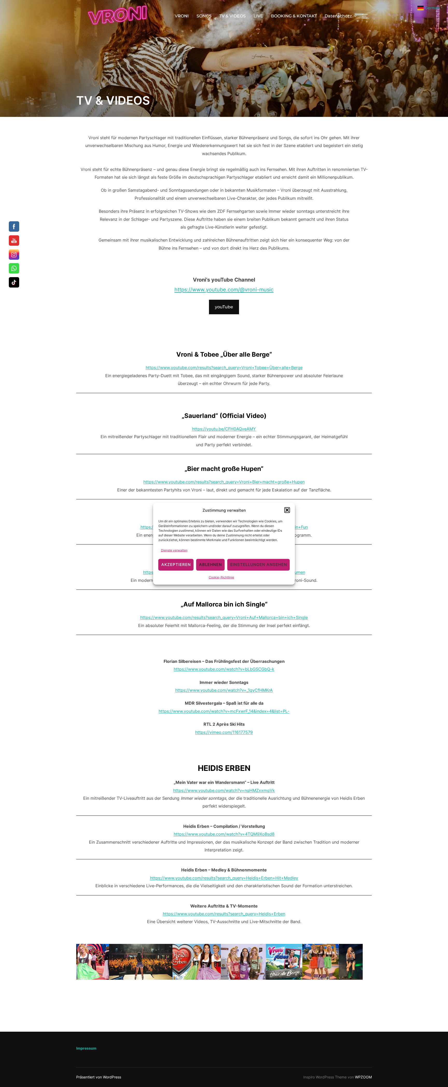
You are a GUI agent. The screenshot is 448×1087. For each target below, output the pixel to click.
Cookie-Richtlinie (221, 577)
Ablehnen (210, 564)
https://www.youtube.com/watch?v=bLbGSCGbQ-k (224, 669)
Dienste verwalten (174, 550)
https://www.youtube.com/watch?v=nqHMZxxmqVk (224, 790)
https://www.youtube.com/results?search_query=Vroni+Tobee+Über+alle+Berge (224, 367)
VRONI (182, 16)
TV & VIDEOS (232, 16)
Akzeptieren (176, 564)
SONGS (204, 16)
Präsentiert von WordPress (98, 1077)
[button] (287, 510)
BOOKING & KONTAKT (294, 16)
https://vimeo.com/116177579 (224, 732)
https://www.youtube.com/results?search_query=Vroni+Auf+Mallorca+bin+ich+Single (224, 617)
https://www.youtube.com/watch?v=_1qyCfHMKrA (224, 690)
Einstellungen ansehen (258, 564)
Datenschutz (338, 16)
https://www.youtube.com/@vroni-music (224, 289)
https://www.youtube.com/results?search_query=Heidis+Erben (224, 913)
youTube (224, 306)
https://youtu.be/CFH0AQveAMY (224, 428)
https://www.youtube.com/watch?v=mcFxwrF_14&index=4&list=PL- (224, 711)
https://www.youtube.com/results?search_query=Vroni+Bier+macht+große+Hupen (224, 481)
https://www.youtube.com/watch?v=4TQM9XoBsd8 (224, 834)
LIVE (258, 16)
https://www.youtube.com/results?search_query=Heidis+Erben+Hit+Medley (224, 878)
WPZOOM (363, 1077)
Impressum (86, 1048)
